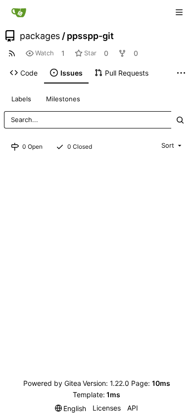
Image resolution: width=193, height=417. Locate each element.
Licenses (107, 408)
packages (40, 36)
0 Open (32, 146)
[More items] (181, 73)
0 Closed (79, 146)
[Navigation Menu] (179, 12)
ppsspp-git (90, 36)
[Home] (19, 12)
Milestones (63, 99)
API (132, 408)
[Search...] (180, 119)
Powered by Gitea (52, 383)
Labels (21, 99)
